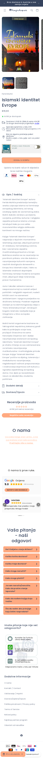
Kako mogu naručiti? (16, 571)
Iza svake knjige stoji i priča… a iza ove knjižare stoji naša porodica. (21, 440)
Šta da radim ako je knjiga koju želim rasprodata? (18, 610)
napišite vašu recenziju (17, 490)
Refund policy (10, 715)
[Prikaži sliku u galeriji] (8, 83)
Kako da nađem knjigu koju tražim (19, 600)
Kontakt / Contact (12, 688)
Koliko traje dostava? (16, 564)
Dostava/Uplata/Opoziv (15, 699)
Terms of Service (12, 709)
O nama (7, 683)
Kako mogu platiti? (15, 578)
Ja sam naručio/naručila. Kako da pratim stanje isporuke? (18, 588)
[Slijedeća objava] (38, 3)
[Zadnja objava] (4, 3)
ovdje (37, 123)
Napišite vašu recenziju (21, 415)
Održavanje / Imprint (13, 693)
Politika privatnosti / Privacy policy (19, 704)
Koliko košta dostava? (17, 556)
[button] (4, 10)
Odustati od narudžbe (14, 725)
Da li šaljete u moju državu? (19, 549)
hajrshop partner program (15, 720)
